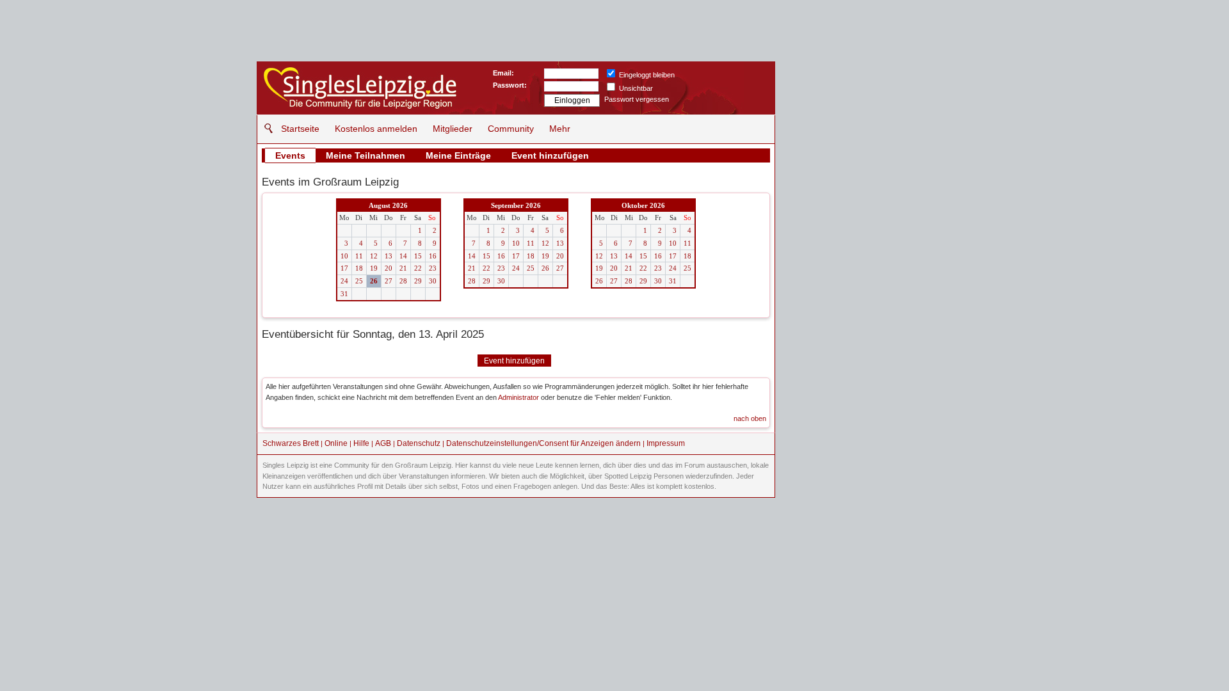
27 (388, 281)
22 (418, 268)
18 (359, 268)
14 (403, 256)
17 (344, 268)
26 (374, 281)
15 (418, 256)
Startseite (300, 128)
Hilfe (361, 443)
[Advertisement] (874, 141)
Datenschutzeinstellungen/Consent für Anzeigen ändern (543, 443)
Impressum (666, 443)
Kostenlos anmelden (376, 128)
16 (433, 256)
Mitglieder (452, 128)
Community (511, 128)
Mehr (559, 128)
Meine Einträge (458, 155)
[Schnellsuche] (265, 128)
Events (290, 155)
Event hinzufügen (550, 155)
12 (374, 256)
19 (374, 268)
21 (403, 268)
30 (433, 281)
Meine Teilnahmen (365, 155)
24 (344, 281)
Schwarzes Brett (290, 443)
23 (433, 268)
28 (403, 281)
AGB (383, 443)
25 (359, 281)
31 (344, 294)
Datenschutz (418, 443)
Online (336, 443)
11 (359, 256)
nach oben (750, 418)
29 (418, 281)
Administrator (518, 397)
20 (388, 268)
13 (388, 256)
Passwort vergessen (636, 99)
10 (344, 256)
